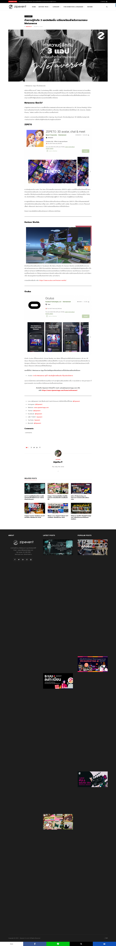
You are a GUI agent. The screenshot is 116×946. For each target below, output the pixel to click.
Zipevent (39, 417)
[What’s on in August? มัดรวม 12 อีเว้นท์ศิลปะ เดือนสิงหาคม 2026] (58, 508)
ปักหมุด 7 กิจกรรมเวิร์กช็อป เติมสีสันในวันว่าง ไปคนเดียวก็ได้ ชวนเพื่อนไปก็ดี (58, 497)
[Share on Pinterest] (40, 447)
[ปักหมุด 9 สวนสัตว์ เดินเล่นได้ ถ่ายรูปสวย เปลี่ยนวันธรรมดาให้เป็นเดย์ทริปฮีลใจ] (81, 508)
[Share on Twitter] (34, 447)
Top (106, 938)
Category (56, 7)
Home (34, 7)
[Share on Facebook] (31, 447)
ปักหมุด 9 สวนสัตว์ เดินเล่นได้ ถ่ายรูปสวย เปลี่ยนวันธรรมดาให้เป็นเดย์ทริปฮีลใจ (81, 517)
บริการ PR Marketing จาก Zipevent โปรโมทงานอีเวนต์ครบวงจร (80, 497)
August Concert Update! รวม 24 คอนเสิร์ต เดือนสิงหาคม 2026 (34, 516)
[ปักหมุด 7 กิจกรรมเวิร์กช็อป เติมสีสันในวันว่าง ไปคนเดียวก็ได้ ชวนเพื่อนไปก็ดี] (58, 488)
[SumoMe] (104, 944)
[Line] (58, 944)
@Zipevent (76, 401)
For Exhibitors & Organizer (73, 7)
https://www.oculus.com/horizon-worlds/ (52, 280)
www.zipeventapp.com (41, 408)
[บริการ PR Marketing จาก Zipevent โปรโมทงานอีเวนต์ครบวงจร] (81, 488)
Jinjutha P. (29, 26)
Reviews (90, 7)
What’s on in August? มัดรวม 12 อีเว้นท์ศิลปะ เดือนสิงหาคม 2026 (58, 516)
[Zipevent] (17, 6)
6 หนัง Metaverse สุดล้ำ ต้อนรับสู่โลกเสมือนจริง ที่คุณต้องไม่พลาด (53, 376)
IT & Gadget (28, 16)
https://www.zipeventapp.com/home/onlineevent (59, 390)
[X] (81, 944)
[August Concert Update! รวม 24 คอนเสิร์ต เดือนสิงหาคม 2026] (34, 508)
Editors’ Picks (43, 7)
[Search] (107, 7)
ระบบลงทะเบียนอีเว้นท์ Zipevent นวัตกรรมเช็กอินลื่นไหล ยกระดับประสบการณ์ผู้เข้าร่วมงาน (37, 1)
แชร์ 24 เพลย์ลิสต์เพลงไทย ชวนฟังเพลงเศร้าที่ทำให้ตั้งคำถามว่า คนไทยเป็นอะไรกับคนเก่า (34, 497)
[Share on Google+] (37, 447)
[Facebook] (34, 944)
